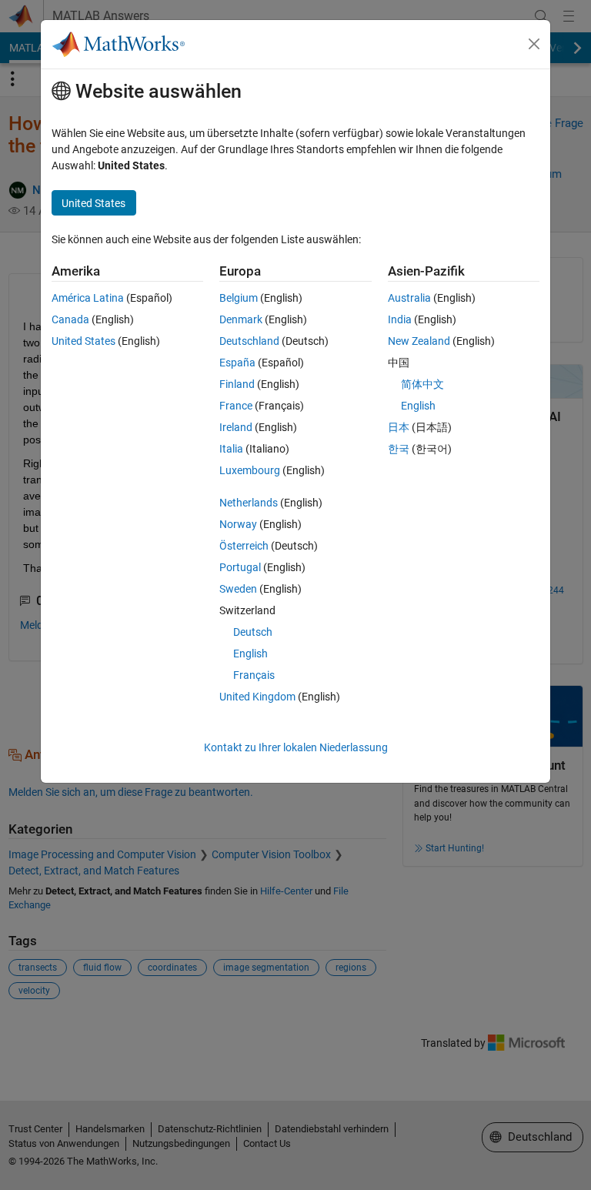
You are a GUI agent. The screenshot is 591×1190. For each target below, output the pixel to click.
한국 (398, 449)
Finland (237, 384)
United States (83, 341)
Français (254, 675)
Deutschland (249, 341)
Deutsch (252, 632)
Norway (238, 524)
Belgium (238, 298)
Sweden (238, 589)
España (237, 362)
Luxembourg (249, 470)
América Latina (88, 298)
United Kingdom (257, 696)
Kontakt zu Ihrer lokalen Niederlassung (296, 747)
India (400, 319)
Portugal (240, 567)
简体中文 (422, 384)
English (250, 653)
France (235, 405)
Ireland (235, 427)
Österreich (244, 546)
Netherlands (248, 502)
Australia (409, 298)
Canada (70, 319)
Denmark (240, 319)
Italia (231, 449)
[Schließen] (534, 44)
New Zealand (419, 341)
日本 (398, 427)
